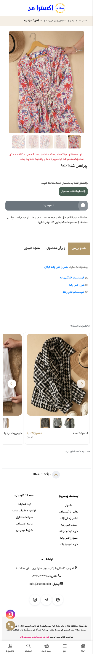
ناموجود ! (48, 205)
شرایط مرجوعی (24, 530)
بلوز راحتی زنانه (77, 285)
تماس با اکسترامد (68, 512)
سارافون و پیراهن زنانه (56, 21)
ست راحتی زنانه (69, 525)
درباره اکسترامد (24, 524)
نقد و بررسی (79, 248)
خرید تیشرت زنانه (68, 531)
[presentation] (81, 383)
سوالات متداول (24, 517)
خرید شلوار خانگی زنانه (72, 278)
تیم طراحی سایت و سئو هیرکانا (34, 637)
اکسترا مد (83, 21)
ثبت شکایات (24, 504)
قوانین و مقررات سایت (24, 511)
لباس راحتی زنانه (69, 518)
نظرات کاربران (32, 248)
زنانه (72, 21)
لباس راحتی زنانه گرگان (56, 267)
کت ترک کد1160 (80, 434)
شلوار (69, 505)
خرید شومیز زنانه (69, 544)
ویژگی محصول (55, 248)
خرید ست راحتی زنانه (74, 292)
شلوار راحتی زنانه (69, 538)
